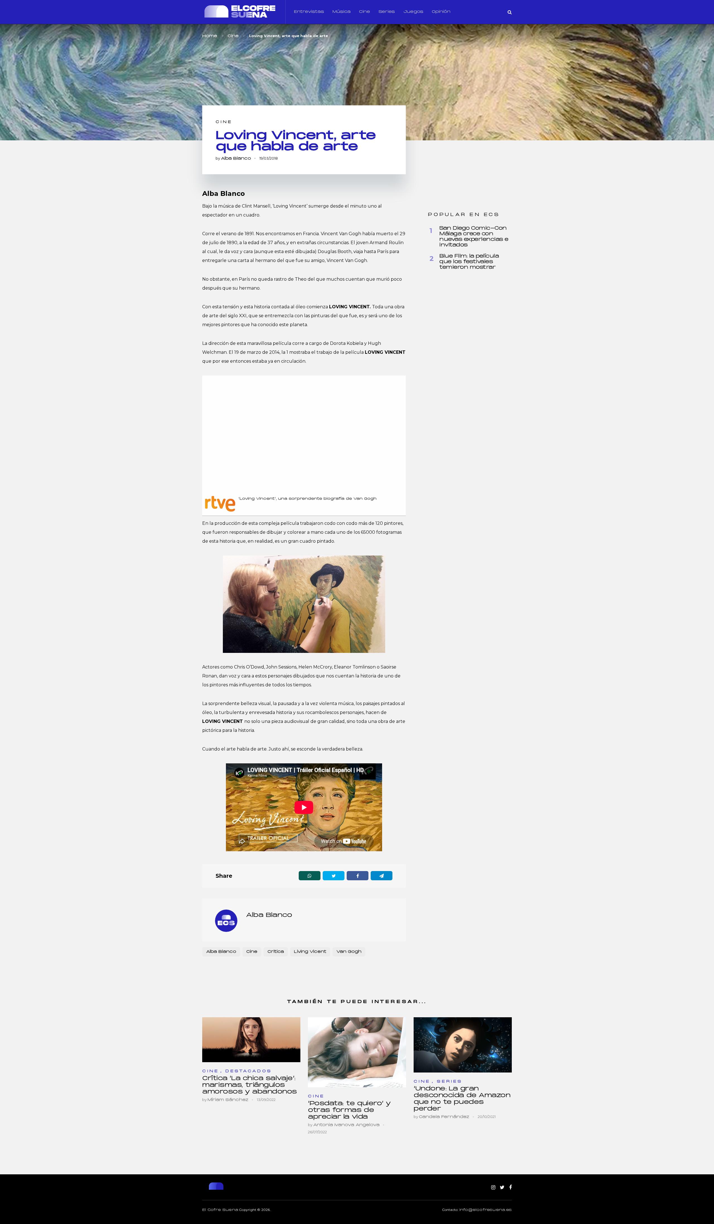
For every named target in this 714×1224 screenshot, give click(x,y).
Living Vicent (310, 952)
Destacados (248, 1071)
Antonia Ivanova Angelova (346, 1125)
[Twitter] (502, 1188)
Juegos (413, 12)
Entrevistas (309, 12)
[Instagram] (493, 1188)
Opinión (441, 12)
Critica (275, 952)
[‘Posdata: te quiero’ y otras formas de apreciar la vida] (357, 1052)
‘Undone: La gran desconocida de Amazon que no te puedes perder (462, 1099)
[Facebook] (510, 1188)
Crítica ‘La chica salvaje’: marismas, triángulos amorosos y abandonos (249, 1085)
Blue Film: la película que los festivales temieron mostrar (469, 262)
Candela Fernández (444, 1117)
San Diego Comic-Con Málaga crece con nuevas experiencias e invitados (473, 237)
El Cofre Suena (220, 1210)
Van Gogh (348, 952)
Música (341, 12)
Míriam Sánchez (228, 1100)
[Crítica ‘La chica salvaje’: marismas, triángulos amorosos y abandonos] (251, 1039)
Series (386, 12)
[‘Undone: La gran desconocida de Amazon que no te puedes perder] (463, 1044)
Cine (364, 12)
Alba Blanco (236, 159)
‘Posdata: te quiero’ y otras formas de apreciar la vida (349, 1110)
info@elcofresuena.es (485, 1210)
